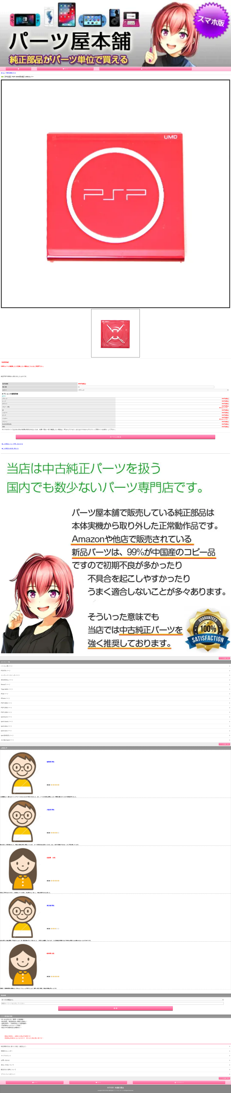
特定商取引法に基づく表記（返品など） (14, 1046)
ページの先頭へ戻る (224, 658)
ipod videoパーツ (6, 726)
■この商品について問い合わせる (12, 444)
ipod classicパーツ (7, 721)
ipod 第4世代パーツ (7, 735)
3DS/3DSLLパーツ (7, 680)
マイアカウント (146, 68)
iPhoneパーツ (5, 698)
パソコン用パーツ (6, 666)
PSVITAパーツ (5, 670)
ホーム (3, 73)
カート (66, 68)
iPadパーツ (4, 694)
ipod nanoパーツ (6, 731)
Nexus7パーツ (5, 684)
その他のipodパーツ (7, 740)
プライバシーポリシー (8, 1074)
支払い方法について (7, 1065)
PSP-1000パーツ (6, 712)
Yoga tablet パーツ (7, 689)
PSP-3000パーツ (11, 73)
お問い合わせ (5, 1060)
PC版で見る (119, 1087)
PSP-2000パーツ (6, 707)
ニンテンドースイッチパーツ (10, 675)
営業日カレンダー (6, 1051)
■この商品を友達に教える (10, 448)
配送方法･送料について (8, 1069)
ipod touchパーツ (6, 717)
